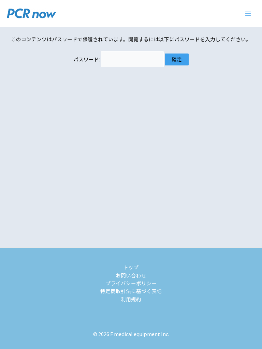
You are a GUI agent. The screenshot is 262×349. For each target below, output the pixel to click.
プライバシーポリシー (131, 283)
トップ (131, 267)
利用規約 (131, 299)
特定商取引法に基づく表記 (131, 290)
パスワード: (87, 59)
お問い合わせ (131, 275)
